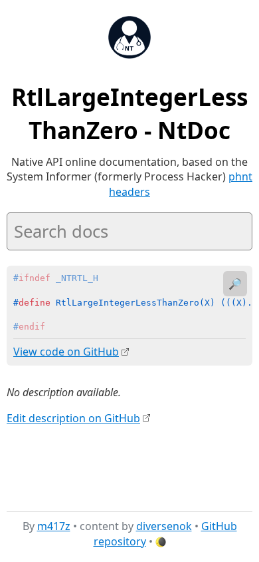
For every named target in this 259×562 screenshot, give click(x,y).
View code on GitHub (66, 351)
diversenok (164, 526)
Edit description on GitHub (73, 418)
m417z (53, 526)
